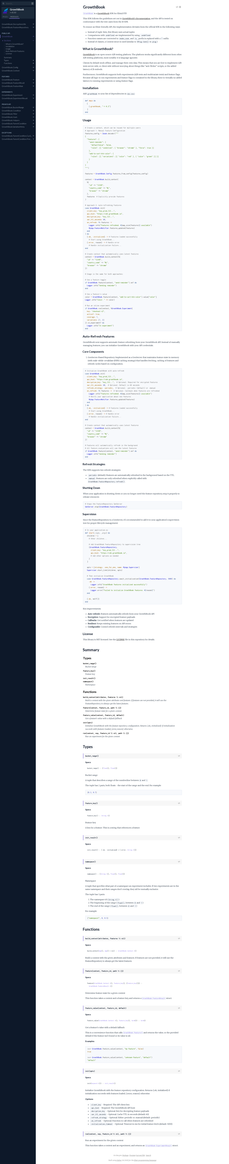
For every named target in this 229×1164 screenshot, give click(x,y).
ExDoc (119, 1160)
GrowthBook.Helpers (11, 120)
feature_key (118, 983)
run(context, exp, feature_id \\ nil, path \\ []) (106, 733)
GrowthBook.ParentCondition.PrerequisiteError (21, 139)
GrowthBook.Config (10, 67)
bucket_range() (89, 663)
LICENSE (120, 639)
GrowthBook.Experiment (12, 95)
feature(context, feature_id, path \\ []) (102, 708)
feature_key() (89, 671)
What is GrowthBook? (14, 44)
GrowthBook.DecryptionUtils (14, 24)
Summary (8, 57)
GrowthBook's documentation (136, 18)
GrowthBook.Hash (9, 117)
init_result (109, 1083)
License (9, 53)
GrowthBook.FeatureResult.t (100, 986)
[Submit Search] (3, 3)
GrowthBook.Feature (10, 79)
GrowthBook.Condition (11, 110)
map (100, 951)
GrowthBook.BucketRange (13, 107)
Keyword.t (95, 1083)
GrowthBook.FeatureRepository (15, 27)
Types (6, 60)
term (133, 1020)
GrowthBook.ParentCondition (14, 123)
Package (125, 1155)
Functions (8, 63)
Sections (7, 40)
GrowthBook (17, 9)
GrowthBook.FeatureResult (13, 83)
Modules (14, 17)
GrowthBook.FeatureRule (12, 86)
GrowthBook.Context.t (126, 951)
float (105, 768)
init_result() (89, 678)
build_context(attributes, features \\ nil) (103, 697)
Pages (5, 17)
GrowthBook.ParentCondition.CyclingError (19, 136)
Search (148, 1155)
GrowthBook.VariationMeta (13, 127)
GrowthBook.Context (11, 70)
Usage (8, 49)
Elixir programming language (145, 1160)
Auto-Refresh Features (15, 51)
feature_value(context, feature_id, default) (103, 715)
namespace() (88, 682)
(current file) (140, 1155)
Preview (132, 1155)
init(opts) (88, 723)
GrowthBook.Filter (9, 114)
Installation (10, 46)
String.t (104, 816)
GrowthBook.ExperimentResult (15, 98)
